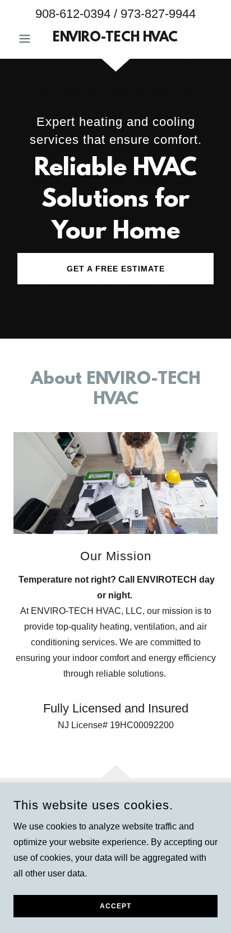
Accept (115, 906)
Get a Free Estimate (116, 268)
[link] (115, 39)
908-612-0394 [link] (72, 14)
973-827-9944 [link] (158, 14)
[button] (28, 38)
